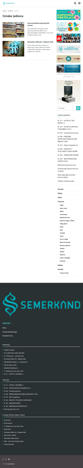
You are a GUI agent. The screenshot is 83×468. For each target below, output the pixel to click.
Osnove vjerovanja (9, 444)
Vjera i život (63, 208)
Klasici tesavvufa (65, 242)
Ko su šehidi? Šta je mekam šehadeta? (14, 353)
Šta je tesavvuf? (8, 423)
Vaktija (60, 265)
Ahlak (61, 205)
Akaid (61, 211)
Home (4, 11)
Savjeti (62, 251)
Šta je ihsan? (7, 420)
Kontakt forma (8, 336)
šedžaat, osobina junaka (66, 181)
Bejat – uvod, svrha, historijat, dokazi (14, 441)
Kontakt (60, 269)
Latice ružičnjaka (65, 258)
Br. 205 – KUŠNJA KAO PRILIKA (68, 155)
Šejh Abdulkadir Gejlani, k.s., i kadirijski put (15, 362)
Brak (61, 230)
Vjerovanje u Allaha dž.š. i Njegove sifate (40, 42)
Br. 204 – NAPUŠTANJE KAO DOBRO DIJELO (15, 406)
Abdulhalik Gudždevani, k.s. (11, 368)
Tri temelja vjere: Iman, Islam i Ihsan (13, 371)
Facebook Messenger (10, 332)
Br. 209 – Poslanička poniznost (68, 133)
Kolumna (62, 261)
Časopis (61, 189)
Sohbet (62, 248)
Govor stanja (64, 239)
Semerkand (10, 464)
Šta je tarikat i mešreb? (10, 435)
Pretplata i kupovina (9, 350)
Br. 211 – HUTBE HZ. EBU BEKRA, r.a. (14, 374)
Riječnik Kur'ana (65, 217)
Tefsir (62, 236)
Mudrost (62, 255)
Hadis (61, 227)
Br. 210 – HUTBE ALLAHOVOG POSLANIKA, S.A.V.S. (17, 388)
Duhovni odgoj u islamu (10, 365)
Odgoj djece (63, 224)
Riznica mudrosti (65, 245)
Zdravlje (62, 233)
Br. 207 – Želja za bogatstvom (68, 145)
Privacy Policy (64, 273)
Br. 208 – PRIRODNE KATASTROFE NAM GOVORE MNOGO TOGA (67, 139)
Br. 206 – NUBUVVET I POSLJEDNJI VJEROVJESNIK (17, 400)
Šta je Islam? (7, 429)
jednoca (16, 11)
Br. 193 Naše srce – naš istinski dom (14, 356)
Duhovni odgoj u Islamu (67, 220)
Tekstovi (61, 202)
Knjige (60, 193)
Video (60, 197)
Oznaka (10, 11)
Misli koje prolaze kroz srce (67, 165)
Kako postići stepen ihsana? (11, 438)
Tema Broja (63, 214)
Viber (4, 328)
